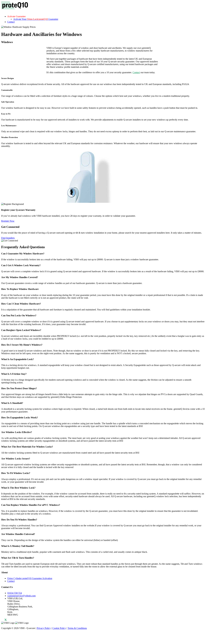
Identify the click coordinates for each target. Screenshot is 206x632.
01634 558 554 (14, 593)
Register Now (7, 221)
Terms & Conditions (77, 628)
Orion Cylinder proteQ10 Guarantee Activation (29, 578)
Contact (11, 22)
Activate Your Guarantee (35, 19)
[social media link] (4, 620)
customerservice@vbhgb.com (21, 595)
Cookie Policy (59, 628)
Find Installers (8, 238)
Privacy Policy (44, 628)
